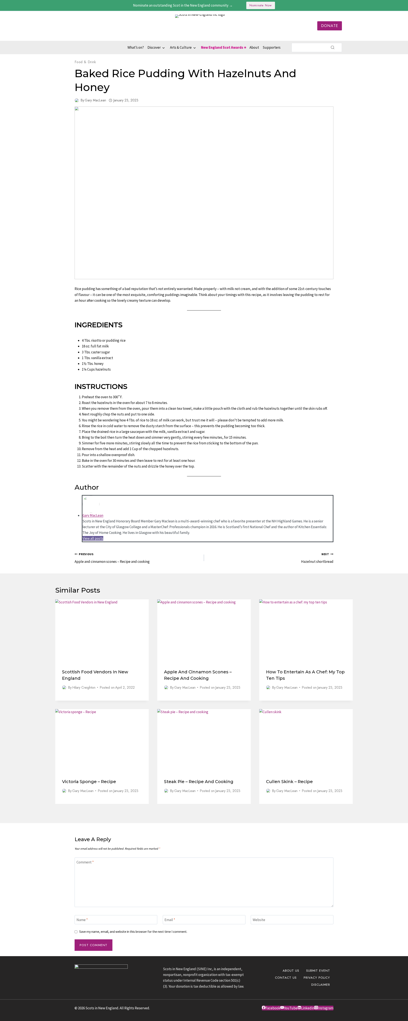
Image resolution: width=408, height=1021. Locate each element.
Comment (85, 862)
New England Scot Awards (222, 47)
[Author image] (77, 100)
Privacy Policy (317, 977)
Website (259, 919)
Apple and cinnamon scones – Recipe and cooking (112, 558)
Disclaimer (320, 984)
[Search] (332, 47)
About (254, 47)
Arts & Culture (181, 47)
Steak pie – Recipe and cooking (198, 781)
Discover (154, 47)
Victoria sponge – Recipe (89, 781)
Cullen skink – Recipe (289, 781)
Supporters (271, 47)
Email (169, 919)
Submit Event (318, 970)
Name (82, 919)
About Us (291, 970)
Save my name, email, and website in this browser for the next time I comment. (133, 932)
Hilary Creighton (83, 687)
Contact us (286, 977)
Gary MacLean (95, 100)
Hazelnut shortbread (317, 558)
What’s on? (136, 47)
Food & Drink (85, 62)
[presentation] (102, 630)
